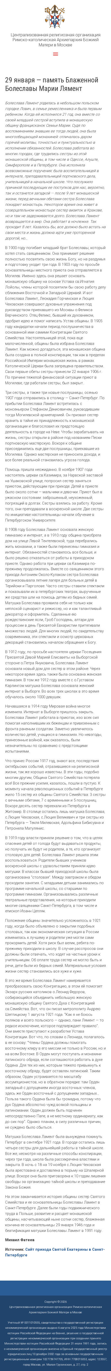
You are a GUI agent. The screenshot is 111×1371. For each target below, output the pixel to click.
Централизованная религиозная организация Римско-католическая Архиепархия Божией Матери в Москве (55, 39)
